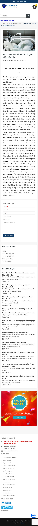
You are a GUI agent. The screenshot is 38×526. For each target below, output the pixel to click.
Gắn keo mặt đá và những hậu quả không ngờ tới (18, 322)
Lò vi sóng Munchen (8, 476)
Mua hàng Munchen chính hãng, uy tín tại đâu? (17, 310)
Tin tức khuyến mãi (8, 253)
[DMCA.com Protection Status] (7, 507)
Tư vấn (4, 251)
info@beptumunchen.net (11, 451)
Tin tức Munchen (16, 23)
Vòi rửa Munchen (7, 487)
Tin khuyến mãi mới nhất (9, 457)
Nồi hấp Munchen (8, 493)
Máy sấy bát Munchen (9, 479)
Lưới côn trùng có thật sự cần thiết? (15, 332)
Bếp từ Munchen (7, 460)
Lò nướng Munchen (8, 474)
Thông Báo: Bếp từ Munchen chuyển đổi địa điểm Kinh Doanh (18, 365)
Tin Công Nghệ (6, 261)
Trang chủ (5, 23)
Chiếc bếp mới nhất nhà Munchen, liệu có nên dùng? (18, 353)
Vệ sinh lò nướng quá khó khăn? (14, 342)
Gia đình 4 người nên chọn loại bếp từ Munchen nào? (15, 286)
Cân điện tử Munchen (9, 495)
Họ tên (5, 206)
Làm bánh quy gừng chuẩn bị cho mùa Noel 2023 (18, 377)
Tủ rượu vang (6, 482)
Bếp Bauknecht (7, 490)
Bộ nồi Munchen (7, 471)
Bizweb (23, 523)
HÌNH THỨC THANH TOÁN (19, 1)
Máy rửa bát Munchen (9, 468)
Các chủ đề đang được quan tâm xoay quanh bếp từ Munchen (18, 274)
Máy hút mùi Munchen (9, 465)
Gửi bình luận (9, 235)
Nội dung (6, 220)
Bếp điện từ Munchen (9, 463)
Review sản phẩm (7, 259)
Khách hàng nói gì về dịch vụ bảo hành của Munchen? (17, 298)
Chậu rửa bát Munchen (9, 484)
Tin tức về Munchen (8, 256)
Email (5, 213)
